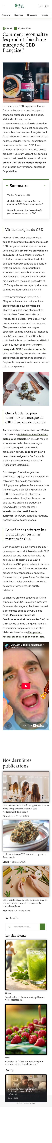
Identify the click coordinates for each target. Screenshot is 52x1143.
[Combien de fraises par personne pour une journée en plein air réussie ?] (26, 1030)
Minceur (8, 993)
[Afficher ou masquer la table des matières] (37, 185)
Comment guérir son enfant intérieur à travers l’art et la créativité (21, 1091)
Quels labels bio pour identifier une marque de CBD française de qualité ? (25, 202)
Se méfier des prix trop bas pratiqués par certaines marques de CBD (24, 211)
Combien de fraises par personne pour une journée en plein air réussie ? (24, 1063)
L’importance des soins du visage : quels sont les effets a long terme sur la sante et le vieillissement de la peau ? (26, 808)
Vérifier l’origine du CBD (18, 195)
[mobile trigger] (5, 6)
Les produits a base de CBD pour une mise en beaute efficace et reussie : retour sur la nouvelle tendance (25, 903)
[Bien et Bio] (19, 6)
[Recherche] (40, 6)
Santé (6, 861)
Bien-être (8, 816)
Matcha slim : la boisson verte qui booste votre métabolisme (25, 998)
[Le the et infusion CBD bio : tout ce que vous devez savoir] (26, 835)
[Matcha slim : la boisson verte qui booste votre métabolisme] (26, 965)
